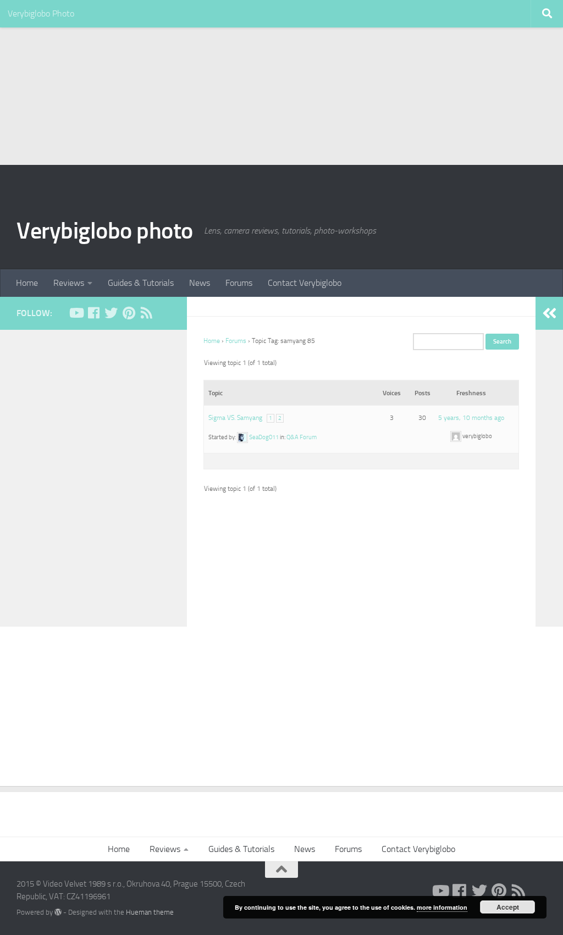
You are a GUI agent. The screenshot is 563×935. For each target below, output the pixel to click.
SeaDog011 (264, 437)
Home (27, 283)
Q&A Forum (301, 437)
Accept (507, 907)
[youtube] (75, 312)
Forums (238, 283)
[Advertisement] (281, 82)
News (199, 283)
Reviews (68, 283)
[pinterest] (128, 312)
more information (442, 907)
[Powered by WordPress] (58, 912)
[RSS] (146, 312)
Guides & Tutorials (141, 283)
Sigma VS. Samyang (235, 418)
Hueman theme (150, 912)
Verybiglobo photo (104, 231)
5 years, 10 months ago (471, 418)
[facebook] (93, 312)
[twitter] (111, 312)
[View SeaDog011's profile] (242, 437)
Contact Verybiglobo (304, 283)
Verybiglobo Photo (41, 13)
